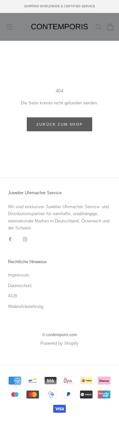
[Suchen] (98, 27)
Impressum (18, 275)
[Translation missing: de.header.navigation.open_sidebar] (9, 27)
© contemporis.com (59, 335)
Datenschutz (20, 285)
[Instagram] (25, 238)
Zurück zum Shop (59, 124)
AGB (12, 295)
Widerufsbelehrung (25, 306)
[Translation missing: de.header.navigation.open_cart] (110, 27)
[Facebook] (10, 238)
